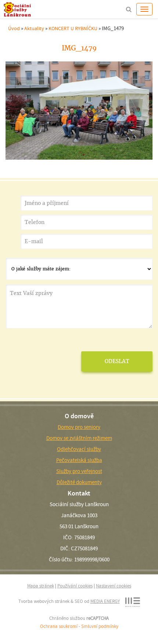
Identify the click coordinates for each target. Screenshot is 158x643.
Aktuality (34, 28)
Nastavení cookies (113, 586)
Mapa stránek (40, 586)
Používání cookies (75, 586)
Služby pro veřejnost (79, 471)
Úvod (14, 28)
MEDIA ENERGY (105, 601)
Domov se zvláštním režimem (79, 438)
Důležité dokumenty (79, 482)
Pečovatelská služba (79, 460)
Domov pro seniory (79, 427)
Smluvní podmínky (99, 626)
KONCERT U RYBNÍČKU (73, 28)
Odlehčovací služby (79, 449)
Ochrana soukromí (59, 626)
